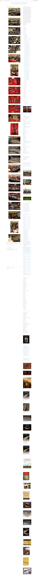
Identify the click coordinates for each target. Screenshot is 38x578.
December (25, 35)
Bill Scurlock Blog (25, 314)
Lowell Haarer (24, 296)
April (25, 84)
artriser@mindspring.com (25, 101)
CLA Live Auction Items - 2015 (26, 206)
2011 (24, 95)
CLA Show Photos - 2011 (25, 231)
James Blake (24, 136)
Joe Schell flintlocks (25, 327)
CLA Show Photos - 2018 (25, 237)
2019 (24, 34)
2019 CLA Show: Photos (26, 40)
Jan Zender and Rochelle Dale (26, 290)
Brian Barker (24, 125)
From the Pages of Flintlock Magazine (27, 157)
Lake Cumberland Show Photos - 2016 (27, 250)
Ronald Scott (24, 303)
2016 (24, 90)
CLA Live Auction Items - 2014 (26, 205)
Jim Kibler (24, 138)
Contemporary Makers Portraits (26, 156)
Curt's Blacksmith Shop (25, 285)
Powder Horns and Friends (25, 332)
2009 (24, 97)
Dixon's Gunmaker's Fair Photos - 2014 (27, 242)
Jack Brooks (24, 288)
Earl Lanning (24, 129)
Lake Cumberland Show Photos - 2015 (27, 249)
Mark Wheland (24, 298)
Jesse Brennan (24, 326)
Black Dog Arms (24, 315)
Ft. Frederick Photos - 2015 (25, 246)
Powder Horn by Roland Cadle (27, 54)
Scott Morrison (24, 149)
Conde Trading (24, 284)
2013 (24, 93)
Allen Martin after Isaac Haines (27, 50)
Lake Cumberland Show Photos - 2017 (27, 251)
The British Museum (25, 353)
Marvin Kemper (24, 299)
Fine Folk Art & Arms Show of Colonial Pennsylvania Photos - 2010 (27, 244)
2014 (24, 92)
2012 (24, 94)
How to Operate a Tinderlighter (26, 163)
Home (14, 266)
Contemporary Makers (19, 3)
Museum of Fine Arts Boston (26, 348)
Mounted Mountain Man (26, 57)
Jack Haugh (24, 135)
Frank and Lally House (25, 130)
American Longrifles (25, 312)
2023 (24, 30)
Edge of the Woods (25, 321)
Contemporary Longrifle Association (26, 358)
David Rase (24, 128)
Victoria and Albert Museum (26, 355)
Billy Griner (24, 281)
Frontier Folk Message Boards (26, 324)
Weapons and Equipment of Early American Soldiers (26, 153)
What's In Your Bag (25, 159)
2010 (24, 96)
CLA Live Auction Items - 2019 (26, 209)
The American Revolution (25, 352)
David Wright (24, 286)
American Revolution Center (26, 346)
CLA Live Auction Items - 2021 (26, 211)
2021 (24, 32)
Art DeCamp (24, 279)
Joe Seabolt (24, 139)
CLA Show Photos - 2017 (25, 236)
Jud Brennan (24, 328)
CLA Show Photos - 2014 (25, 234)
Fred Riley (24, 131)
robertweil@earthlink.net (25, 103)
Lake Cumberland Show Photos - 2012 (27, 247)
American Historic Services (25, 278)
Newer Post (8, 266)
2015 (24, 91)
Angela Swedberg (25, 313)
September (25, 38)
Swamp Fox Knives (25, 306)
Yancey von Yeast (25, 309)
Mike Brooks (24, 300)
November (25, 36)
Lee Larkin (24, 144)
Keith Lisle (24, 294)
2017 (24, 89)
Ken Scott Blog (24, 329)
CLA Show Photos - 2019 (25, 238)
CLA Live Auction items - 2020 (26, 210)
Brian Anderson (24, 124)
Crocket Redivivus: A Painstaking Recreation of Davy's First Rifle (26, 126)
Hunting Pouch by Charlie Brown (27, 48)
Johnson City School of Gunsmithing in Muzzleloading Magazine (27, 141)
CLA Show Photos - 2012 (25, 232)
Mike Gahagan (24, 301)
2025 (24, 28)
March (25, 85)
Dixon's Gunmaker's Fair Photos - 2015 (27, 243)
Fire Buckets (24, 322)
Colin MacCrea (24, 319)
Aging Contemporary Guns (25, 119)
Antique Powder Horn (26, 44)
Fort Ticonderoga (25, 245)
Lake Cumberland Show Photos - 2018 (27, 252)
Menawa (24, 145)
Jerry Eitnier (24, 291)
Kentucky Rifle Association (26, 359)
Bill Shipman (24, 280)
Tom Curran (24, 308)
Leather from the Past (25, 331)
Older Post (21, 266)
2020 (24, 33)
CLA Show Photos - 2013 (25, 233)
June (24, 82)
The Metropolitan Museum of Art (26, 354)
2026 (24, 27)
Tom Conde (24, 151)
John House (24, 140)
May (24, 83)
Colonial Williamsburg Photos (26, 240)
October (25, 37)
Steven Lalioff (24, 305)
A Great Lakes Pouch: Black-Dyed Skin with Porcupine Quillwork (27, 117)
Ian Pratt (24, 134)
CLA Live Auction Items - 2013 (26, 204)
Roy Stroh (24, 304)
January (25, 87)
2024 (24, 29)
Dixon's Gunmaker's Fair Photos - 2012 (27, 241)
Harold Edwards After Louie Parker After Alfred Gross (27, 46)
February (25, 86)
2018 (24, 88)
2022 (24, 31)
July (24, 81)
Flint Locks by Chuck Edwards (26, 323)
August (25, 80)
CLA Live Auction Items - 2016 (26, 207)
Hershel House (24, 133)
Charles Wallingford (25, 283)
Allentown (24, 120)
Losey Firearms (24, 295)
